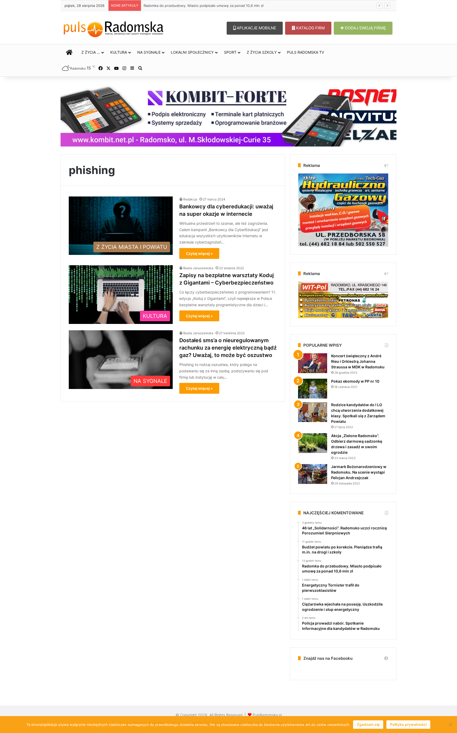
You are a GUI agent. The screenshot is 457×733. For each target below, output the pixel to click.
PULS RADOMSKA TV (305, 52)
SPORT (230, 52)
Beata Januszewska (198, 268)
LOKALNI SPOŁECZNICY (192, 52)
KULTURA (118, 52)
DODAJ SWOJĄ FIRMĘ (365, 27)
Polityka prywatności (408, 724)
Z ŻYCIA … (90, 52)
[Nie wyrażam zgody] (450, 724)
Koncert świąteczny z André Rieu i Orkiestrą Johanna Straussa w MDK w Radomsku (358, 361)
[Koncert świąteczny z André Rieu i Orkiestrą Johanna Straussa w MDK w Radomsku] (312, 363)
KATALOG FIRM (310, 27)
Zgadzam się (368, 724)
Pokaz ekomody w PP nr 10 (355, 381)
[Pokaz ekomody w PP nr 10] (312, 388)
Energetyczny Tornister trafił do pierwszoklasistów (185, 5)
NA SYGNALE (149, 52)
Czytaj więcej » (199, 253)
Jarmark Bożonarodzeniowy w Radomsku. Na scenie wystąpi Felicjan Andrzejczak (358, 472)
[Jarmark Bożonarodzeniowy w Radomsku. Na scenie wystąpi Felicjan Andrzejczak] (312, 474)
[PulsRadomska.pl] (113, 28)
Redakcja (190, 199)
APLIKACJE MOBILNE (256, 27)
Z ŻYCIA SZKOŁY (262, 52)
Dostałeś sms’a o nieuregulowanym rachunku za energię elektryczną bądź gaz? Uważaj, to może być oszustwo (228, 347)
